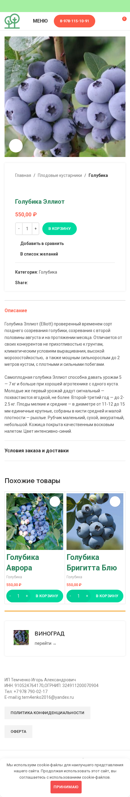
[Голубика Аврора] (34, 521)
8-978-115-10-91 (74, 21)
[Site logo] (12, 20)
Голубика (98, 175)
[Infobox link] (65, 638)
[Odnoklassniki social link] (31, 282)
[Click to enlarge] (16, 145)
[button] (34, 596)
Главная (23, 175)
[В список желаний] (55, 501)
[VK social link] (45, 282)
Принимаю (66, 787)
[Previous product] (18, 188)
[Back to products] (26, 188)
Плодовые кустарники (60, 175)
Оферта (18, 731)
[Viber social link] (59, 282)
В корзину (59, 228)
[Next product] (33, 188)
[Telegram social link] (52, 282)
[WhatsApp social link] (38, 282)
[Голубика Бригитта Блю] (95, 521)
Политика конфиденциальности (47, 713)
